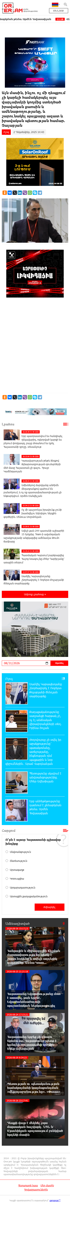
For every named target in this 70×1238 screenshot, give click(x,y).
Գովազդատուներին (36, 1189)
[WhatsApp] (30, 193)
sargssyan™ (55, 1200)
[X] (15, 193)
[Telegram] (40, 193)
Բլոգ (6, 132)
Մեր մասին (47, 1185)
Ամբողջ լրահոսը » (35, 594)
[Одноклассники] (5, 193)
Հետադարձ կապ (28, 1185)
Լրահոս (8, 424)
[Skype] (35, 193)
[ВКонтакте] (10, 193)
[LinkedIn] (20, 193)
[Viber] (25, 193)
